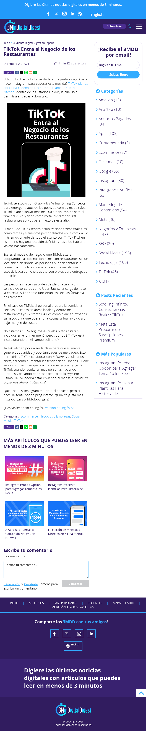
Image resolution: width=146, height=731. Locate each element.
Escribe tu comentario (28, 550)
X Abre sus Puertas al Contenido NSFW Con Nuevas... (20, 534)
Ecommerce (29, 416)
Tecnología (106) (113, 262)
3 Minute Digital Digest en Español (34, 43)
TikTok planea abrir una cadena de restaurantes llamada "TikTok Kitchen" (46, 87)
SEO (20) (106, 243)
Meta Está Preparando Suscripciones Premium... (111, 332)
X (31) (104, 281)
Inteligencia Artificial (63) (116, 192)
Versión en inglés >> (59, 408)
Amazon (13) (110, 99)
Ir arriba (141, 693)
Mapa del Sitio (123, 603)
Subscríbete (114, 26)
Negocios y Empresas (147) (117, 231)
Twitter (56, 14)
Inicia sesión (12, 584)
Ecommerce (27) (113, 152)
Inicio (7, 43)
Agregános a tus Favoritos (73, 607)
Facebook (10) (111, 161)
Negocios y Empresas (55, 416)
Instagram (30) (111, 180)
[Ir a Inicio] (22, 32)
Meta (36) (107, 219)
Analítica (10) (110, 109)
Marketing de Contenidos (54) (113, 207)
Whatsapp (26, 72)
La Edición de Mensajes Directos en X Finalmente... (66, 532)
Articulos (36, 603)
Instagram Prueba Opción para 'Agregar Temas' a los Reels (23, 489)
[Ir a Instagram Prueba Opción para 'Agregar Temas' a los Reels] (25, 468)
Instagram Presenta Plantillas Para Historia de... (67, 487)
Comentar (75, 583)
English (97, 14)
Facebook (48, 14)
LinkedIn (72, 14)
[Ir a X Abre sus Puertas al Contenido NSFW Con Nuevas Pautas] (25, 513)
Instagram (64, 14)
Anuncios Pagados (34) (115, 121)
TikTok (18, 420)
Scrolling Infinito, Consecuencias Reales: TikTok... (113, 309)
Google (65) (109, 171)
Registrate (31, 584)
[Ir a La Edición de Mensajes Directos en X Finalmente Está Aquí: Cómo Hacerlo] (67, 513)
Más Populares (65, 603)
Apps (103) (108, 133)
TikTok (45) (108, 271)
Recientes (95, 603)
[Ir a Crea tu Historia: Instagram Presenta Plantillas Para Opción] (67, 468)
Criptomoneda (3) (114, 142)
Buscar (130, 26)
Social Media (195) (115, 252)
